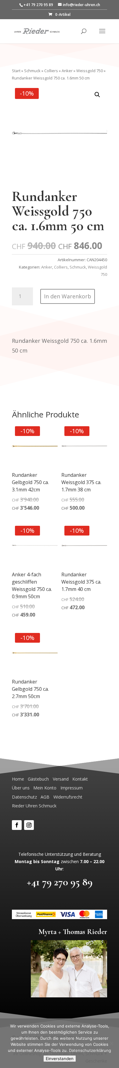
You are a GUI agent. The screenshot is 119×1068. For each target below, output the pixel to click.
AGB (45, 797)
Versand (61, 779)
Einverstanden (60, 1058)
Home (18, 779)
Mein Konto (44, 788)
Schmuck (32, 70)
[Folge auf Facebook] (17, 825)
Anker (67, 70)
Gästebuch (38, 779)
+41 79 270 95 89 (59, 882)
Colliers (51, 70)
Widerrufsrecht (67, 797)
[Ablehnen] (111, 1043)
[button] (97, 94)
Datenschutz (24, 797)
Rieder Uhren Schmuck (34, 806)
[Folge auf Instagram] (29, 825)
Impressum (71, 788)
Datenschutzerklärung (90, 1050)
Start (16, 70)
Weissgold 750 (89, 70)
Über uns (21, 788)
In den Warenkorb (67, 296)
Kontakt (80, 779)
